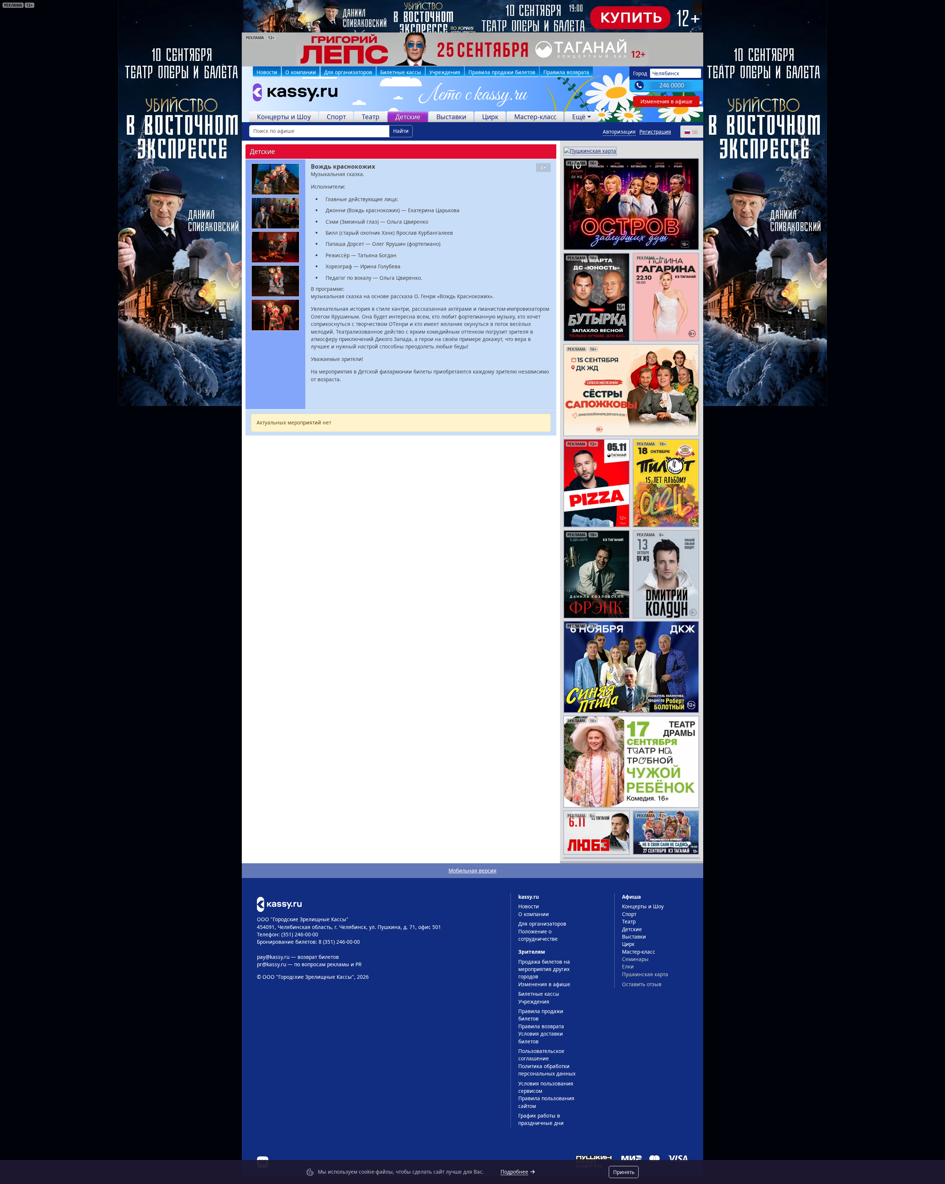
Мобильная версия (472, 870)
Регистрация (655, 131)
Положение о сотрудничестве (538, 935)
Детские (407, 116)
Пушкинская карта (645, 974)
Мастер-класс (535, 116)
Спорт (336, 116)
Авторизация (619, 131)
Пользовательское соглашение (541, 1054)
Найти (401, 130)
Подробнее (514, 1171)
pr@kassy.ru (271, 964)
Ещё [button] (578, 116)
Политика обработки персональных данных (546, 1070)
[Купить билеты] (279, 903)
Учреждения (444, 72)
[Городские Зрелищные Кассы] (292, 94)
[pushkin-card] (590, 150)
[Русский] (687, 131)
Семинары (635, 959)
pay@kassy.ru (273, 956)
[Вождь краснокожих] (275, 179)
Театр (370, 116)
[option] (472, 49)
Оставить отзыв (642, 984)
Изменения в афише (666, 101)
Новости (267, 72)
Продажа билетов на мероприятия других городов (544, 969)
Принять (624, 1172)
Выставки (451, 116)
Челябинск (665, 73)
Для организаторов (348, 72)
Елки (628, 966)
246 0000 (671, 85)
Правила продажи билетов (501, 72)
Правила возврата (566, 72)
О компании (300, 72)
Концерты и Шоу (284, 116)
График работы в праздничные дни (541, 1119)
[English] (695, 131)
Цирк (490, 116)
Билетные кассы (400, 72)
